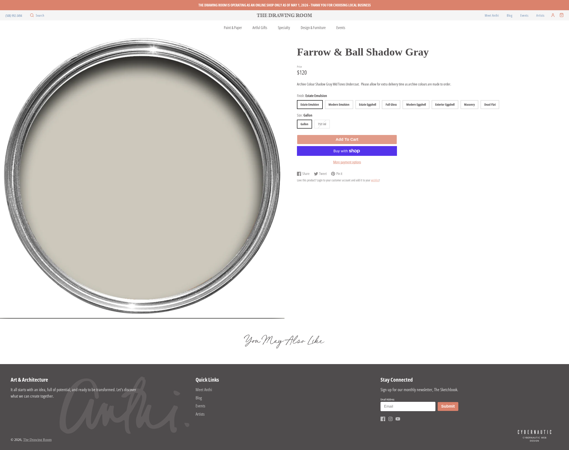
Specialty (284, 27)
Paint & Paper (233, 27)
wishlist (375, 180)
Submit (449, 406)
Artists (540, 15)
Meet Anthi (492, 15)
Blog (509, 15)
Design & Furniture (313, 27)
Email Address (387, 399)
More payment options (347, 162)
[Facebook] (383, 418)
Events (524, 15)
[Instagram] (390, 418)
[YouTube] (397, 418)
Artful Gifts (259, 27)
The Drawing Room (37, 440)
